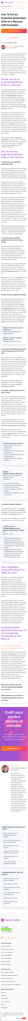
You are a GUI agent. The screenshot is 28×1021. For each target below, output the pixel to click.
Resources (8, 6)
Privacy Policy (4, 998)
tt (12, 938)
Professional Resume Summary (9, 975)
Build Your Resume (14, 31)
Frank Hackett (11, 46)
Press (2, 1004)
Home (2, 6)
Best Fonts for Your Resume (8, 981)
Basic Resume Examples (7, 949)
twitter (5, 938)
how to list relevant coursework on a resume (13, 425)
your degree (9, 433)
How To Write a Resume (7, 952)
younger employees (12, 145)
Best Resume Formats (7, 978)
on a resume (10, 654)
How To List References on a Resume (10, 984)
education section (8, 308)
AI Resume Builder (6, 946)
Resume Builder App (6, 955)
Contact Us (4, 995)
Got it (24, 1018)
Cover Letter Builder (6, 958)
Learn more (17, 1018)
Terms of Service (5, 1001)
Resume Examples (6, 961)
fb (15, 938)
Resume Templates (6, 964)
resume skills (13, 514)
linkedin (2, 938)
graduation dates (11, 95)
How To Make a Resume (7, 972)
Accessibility (4, 1007)
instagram (9, 938)
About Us (3, 992)
